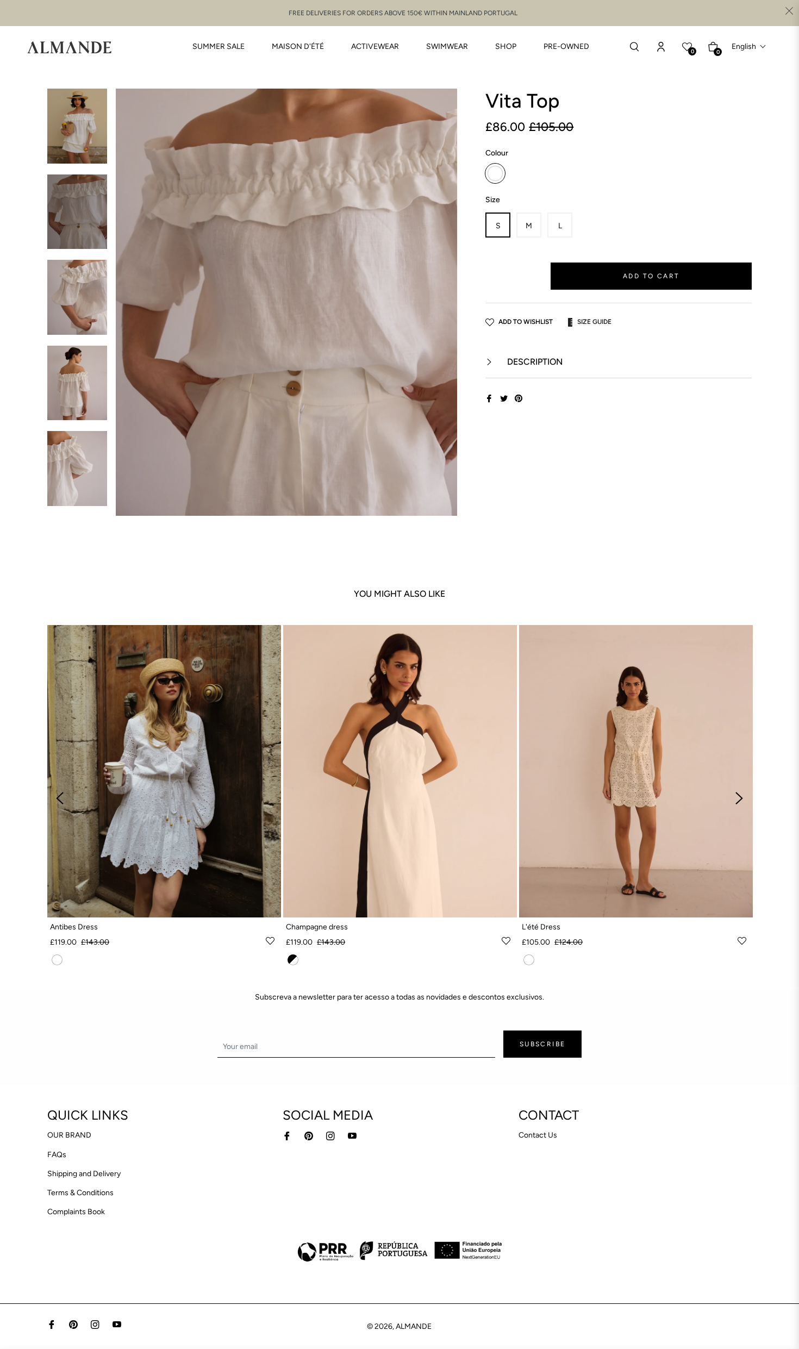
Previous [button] (60, 798)
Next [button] (739, 798)
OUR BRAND (69, 1135)
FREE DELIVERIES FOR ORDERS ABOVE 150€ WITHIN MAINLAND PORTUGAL (403, 13)
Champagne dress (317, 927)
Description (534, 362)
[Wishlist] (661, 47)
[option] (164, 798)
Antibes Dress (74, 927)
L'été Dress (541, 927)
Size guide (594, 322)
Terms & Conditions (80, 1192)
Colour (496, 153)
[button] (749, 46)
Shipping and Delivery (84, 1173)
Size (492, 199)
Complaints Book (76, 1211)
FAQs (56, 1154)
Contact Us (538, 1135)
